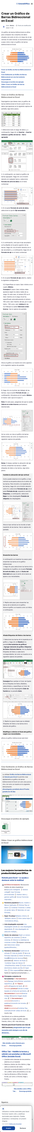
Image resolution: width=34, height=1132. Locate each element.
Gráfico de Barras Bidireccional (20, 774)
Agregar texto (13, 981)
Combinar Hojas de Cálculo (14, 963)
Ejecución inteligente (13, 889)
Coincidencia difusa (11, 921)
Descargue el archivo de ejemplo (12, 82)
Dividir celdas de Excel (18, 1010)
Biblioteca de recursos (15, 958)
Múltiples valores (10, 918)
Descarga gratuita (15, 1045)
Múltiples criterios (21, 916)
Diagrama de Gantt (16, 986)
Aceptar (8, 1128)
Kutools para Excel (11, 777)
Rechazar (23, 1128)
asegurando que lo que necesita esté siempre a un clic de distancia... (16, 1030)
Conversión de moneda (18, 1003)
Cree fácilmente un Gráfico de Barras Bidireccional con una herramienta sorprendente (14, 77)
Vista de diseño (17, 953)
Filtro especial (14, 970)
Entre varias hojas (24, 918)
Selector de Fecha (20, 960)
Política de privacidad (15, 1124)
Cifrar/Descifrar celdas (12, 965)
